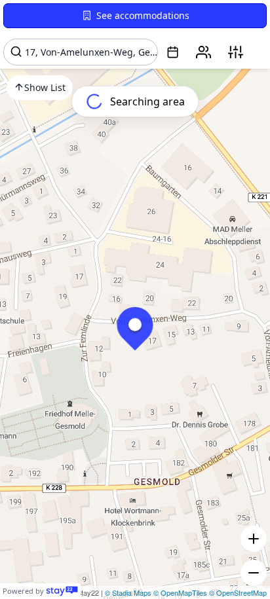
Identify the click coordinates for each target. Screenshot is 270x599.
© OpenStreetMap (238, 592)
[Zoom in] (254, 539)
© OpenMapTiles (180, 592)
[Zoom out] (254, 573)
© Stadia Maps (128, 592)
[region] (135, 299)
